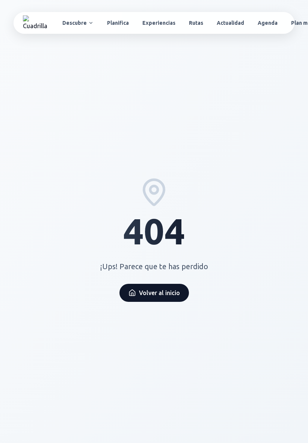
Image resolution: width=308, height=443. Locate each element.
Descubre (74, 23)
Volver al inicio (159, 292)
